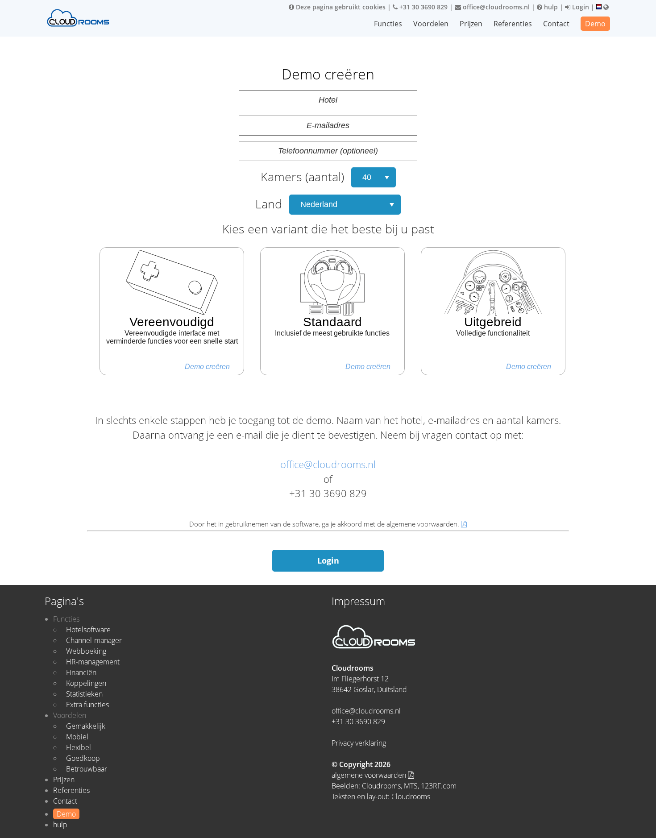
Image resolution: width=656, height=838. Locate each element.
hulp (550, 7)
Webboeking (86, 651)
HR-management (93, 662)
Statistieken (84, 694)
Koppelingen (86, 683)
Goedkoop (83, 758)
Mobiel (77, 737)
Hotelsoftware (88, 630)
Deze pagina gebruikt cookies (340, 7)
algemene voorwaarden (370, 775)
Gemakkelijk (85, 726)
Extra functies (87, 704)
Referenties (513, 24)
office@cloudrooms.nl (495, 7)
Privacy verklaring (359, 743)
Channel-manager (94, 640)
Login (579, 7)
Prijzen (471, 24)
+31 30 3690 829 (423, 7)
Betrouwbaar (86, 769)
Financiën (81, 672)
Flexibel (78, 747)
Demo (595, 24)
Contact (556, 24)
